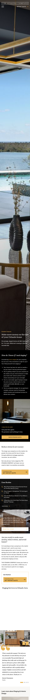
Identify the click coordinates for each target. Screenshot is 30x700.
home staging (12, 359)
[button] (3, 6)
